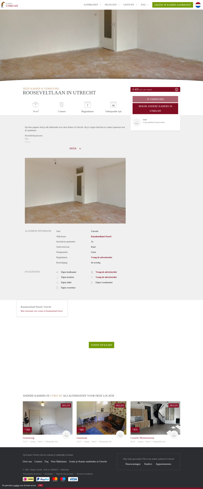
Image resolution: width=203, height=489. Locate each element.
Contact (38, 461)
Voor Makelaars (59, 461)
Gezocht (128, 4)
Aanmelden (91, 4)
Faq (46, 461)
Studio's (148, 464)
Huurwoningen (133, 464)
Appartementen (163, 464)
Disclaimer (49, 474)
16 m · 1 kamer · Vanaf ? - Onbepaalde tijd (94, 442)
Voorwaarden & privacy (32, 474)
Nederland (65, 470)
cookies (16, 485)
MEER (73, 148)
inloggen (111, 4)
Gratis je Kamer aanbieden (172, 4)
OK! (41, 485)
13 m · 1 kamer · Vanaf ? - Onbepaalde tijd (40, 442)
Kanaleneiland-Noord (101, 236)
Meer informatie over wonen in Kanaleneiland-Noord (41, 311)
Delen (66, 405)
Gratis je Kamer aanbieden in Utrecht (88, 461)
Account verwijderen (85, 474)
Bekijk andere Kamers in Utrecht (155, 108)
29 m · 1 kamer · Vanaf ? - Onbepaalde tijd (147, 442)
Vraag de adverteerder (101, 257)
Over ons (27, 461)
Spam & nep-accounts (65, 474)
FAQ (143, 4)
